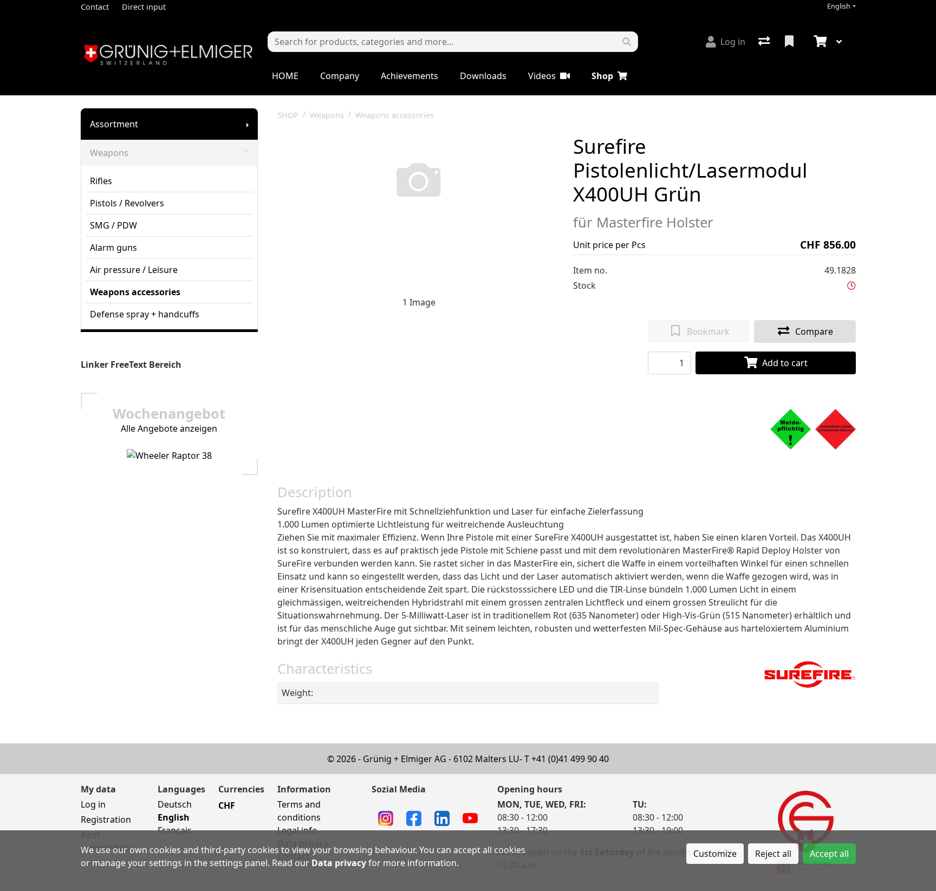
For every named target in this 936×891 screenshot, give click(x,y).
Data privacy (338, 863)
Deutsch (175, 804)
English (838, 6)
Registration (106, 819)
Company (339, 76)
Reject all (773, 854)
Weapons (109, 153)
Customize (715, 854)
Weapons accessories (135, 292)
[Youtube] (470, 817)
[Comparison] (765, 42)
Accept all (829, 854)
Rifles (101, 181)
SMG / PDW (113, 225)
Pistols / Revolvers (127, 203)
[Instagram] (385, 817)
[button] (851, 285)
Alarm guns (113, 247)
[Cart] (819, 41)
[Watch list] (790, 42)
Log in (93, 804)
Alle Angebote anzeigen (169, 428)
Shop (602, 76)
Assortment (114, 124)
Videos (542, 76)
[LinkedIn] (442, 817)
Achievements (409, 76)
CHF (226, 805)
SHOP (287, 115)
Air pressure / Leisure (134, 270)
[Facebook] (413, 817)
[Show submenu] (247, 124)
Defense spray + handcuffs (144, 314)
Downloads (483, 76)
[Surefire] (810, 674)
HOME (285, 76)
